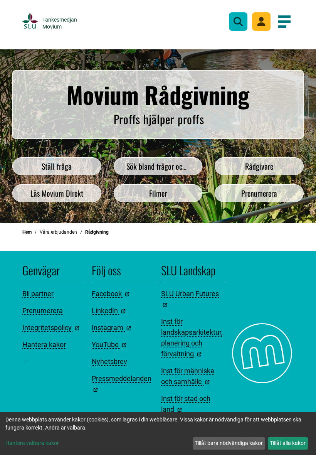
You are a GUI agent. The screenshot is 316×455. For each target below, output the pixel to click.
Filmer (158, 193)
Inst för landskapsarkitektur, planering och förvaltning (192, 337)
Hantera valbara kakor (32, 443)
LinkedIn (105, 311)
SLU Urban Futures (190, 294)
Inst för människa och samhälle (187, 376)
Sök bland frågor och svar (162, 166)
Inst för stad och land (185, 403)
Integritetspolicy (47, 328)
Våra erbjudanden (58, 232)
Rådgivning (97, 232)
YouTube (106, 344)
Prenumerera (259, 193)
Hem (27, 232)
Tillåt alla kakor (288, 443)
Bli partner (38, 294)
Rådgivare (259, 166)
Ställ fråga (57, 166)
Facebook (107, 294)
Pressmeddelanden (121, 378)
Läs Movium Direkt (56, 193)
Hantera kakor (44, 344)
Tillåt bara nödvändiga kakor (229, 443)
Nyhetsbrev (109, 361)
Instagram (108, 328)
